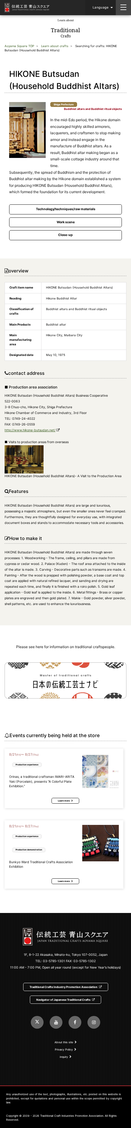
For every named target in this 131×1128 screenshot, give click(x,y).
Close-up (65, 235)
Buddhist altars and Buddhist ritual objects (93, 109)
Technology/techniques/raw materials (65, 209)
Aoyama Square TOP (19, 46)
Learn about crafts (54, 46)
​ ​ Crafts (65, 28)
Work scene (66, 222)
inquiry (64, 1056)
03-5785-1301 (54, 961)
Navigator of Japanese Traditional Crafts (63, 999)
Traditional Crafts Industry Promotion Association (63, 987)
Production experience (27, 764)
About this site (64, 1042)
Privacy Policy (64, 1049)
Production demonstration (29, 849)
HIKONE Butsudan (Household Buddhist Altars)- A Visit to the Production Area (63, 476)
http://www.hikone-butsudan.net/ (30, 430)
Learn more (64, 800)
